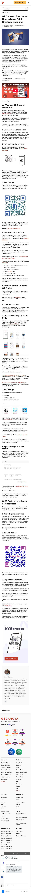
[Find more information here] (17, 872)
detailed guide (8, 605)
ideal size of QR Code (22, 486)
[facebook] (2, 877)
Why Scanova (19, 831)
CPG (2, 799)
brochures (4, 262)
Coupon (18, 786)
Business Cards (5, 811)
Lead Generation (5, 776)
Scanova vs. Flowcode (6, 838)
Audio (17, 781)
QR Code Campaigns (21, 817)
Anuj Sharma (22, 25)
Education (3, 806)
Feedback (18, 779)
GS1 (17, 788)
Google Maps (19, 769)
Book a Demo (19, 797)
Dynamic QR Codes (6, 762)
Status (17, 809)
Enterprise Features (6, 774)
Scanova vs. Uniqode (6, 846)
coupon (10, 271)
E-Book (18, 804)
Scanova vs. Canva (6, 835)
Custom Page (19, 776)
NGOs (2, 809)
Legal (17, 806)
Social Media (19, 774)
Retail (2, 804)
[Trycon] (11, 724)
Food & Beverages (5, 813)
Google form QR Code (13, 324)
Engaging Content (5, 769)
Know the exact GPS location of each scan (13, 382)
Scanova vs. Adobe (6, 833)
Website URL (19, 762)
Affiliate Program (20, 802)
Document (18, 765)
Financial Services (5, 818)
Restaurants (4, 797)
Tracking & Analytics (6, 767)
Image (17, 767)
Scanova (17, 297)
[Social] (5, 701)
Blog (17, 799)
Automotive (4, 816)
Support (18, 811)
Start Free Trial (19, 2)
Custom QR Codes (5, 765)
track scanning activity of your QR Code (15, 257)
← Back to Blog (6, 12)
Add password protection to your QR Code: (13, 375)
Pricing (18, 833)
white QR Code (8, 419)
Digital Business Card (21, 772)
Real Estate (19, 783)
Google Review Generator (20, 820)
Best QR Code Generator (14, 228)
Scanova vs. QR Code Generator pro (6, 843)
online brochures (6, 113)
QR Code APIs (4, 779)
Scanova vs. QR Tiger (6, 840)
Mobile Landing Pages (6, 772)
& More (3, 781)
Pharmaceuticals (5, 820)
